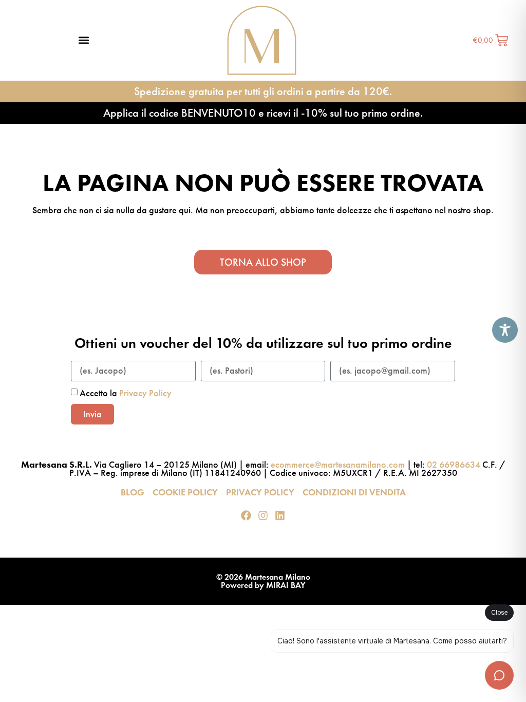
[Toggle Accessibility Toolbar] (505, 330)
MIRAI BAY (285, 585)
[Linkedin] (280, 515)
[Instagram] (263, 515)
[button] (84, 40)
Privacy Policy (145, 393)
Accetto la (126, 393)
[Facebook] (246, 515)
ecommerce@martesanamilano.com (338, 464)
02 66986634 (453, 464)
